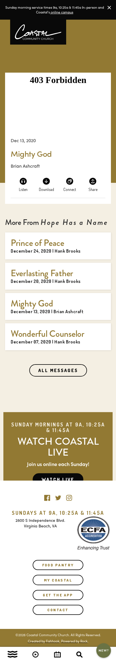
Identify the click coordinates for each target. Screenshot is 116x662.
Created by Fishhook (43, 640)
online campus (61, 12)
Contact (57, 610)
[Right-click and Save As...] (46, 184)
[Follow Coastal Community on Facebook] (47, 496)
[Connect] (69, 184)
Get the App (58, 595)
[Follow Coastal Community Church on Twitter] (58, 496)
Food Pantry (58, 565)
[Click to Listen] (23, 184)
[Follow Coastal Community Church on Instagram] (69, 496)
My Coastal (58, 580)
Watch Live (58, 479)
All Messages (58, 370)
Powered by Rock (74, 640)
